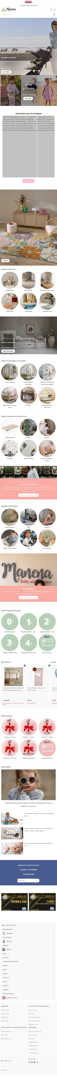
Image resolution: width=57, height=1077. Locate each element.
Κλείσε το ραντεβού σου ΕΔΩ (28, 495)
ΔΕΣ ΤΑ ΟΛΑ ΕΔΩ (8, 351)
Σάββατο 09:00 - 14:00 (6, 1038)
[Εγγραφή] (36, 880)
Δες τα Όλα (53, 662)
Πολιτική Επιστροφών (33, 1042)
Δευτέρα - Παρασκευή (6, 1031)
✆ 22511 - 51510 (5, 1010)
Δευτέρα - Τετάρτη (32, 1010)
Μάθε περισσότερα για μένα (28, 597)
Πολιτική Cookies (32, 1049)
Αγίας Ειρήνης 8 (4, 1017)
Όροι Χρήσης (31, 1038)
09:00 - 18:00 (4, 1035)
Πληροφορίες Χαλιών (33, 1045)
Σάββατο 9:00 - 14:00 (33, 1024)
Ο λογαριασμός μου (32, 1053)
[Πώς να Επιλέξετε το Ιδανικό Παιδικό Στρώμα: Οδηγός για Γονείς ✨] (12, 848)
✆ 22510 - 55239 (5, 1013)
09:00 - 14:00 (31, 1013)
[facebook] (29, 1062)
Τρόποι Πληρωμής (32, 1035)
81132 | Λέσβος (5, 1021)
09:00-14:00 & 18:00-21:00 (34, 1021)
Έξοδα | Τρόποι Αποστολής (34, 1031)
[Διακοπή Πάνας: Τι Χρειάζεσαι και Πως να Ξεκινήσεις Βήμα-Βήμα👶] (12, 818)
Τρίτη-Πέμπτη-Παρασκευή (34, 1017)
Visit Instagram (28, 181)
